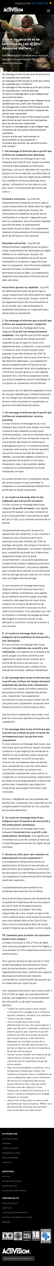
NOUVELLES (7, 1162)
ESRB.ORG (6, 1222)
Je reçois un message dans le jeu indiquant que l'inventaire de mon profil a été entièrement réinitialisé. (25, 130)
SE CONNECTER (40, 3)
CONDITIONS (7, 1208)
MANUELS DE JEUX (9, 1186)
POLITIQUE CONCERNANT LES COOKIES (17, 1217)
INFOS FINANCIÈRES (10, 1158)
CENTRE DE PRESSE (10, 1148)
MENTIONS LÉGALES (10, 1203)
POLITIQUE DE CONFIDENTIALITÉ (14, 1213)
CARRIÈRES (6, 1144)
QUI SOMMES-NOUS (10, 1139)
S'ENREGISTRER (23, 4)
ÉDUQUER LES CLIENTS (11, 1153)
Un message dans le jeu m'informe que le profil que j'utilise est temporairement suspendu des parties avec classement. (25, 110)
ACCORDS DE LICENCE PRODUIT (14, 1191)
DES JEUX (6, 1176)
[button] (50, 3)
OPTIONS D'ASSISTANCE (11, 1181)
